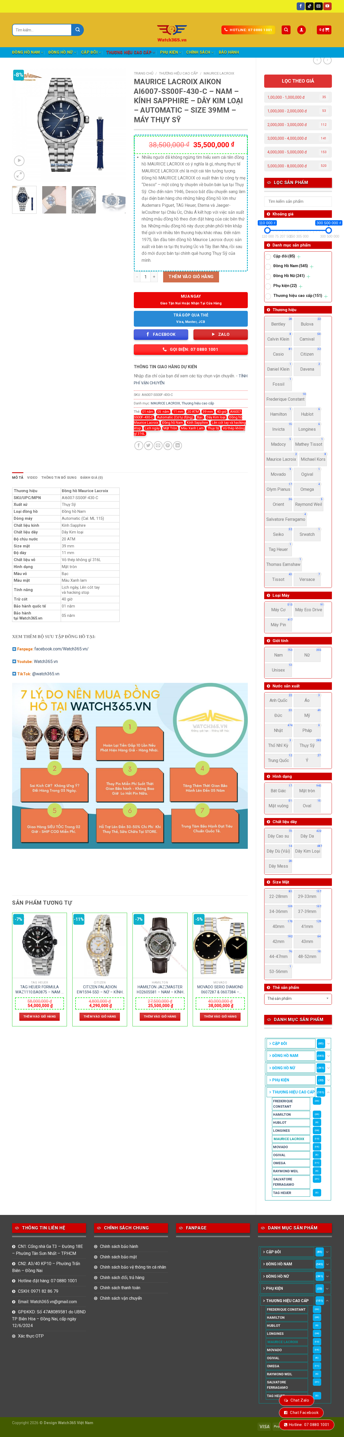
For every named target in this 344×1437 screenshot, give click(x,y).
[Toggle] (328, 1044)
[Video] (19, 161)
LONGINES (281, 1131)
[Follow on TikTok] (310, 6)
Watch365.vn (46, 661)
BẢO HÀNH (229, 52)
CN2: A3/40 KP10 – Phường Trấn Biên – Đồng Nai (46, 1267)
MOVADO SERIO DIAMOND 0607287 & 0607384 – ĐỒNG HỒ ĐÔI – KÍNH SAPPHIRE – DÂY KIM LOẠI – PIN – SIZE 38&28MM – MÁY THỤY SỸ (220, 989)
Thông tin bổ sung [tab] (59, 478)
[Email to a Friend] (158, 445)
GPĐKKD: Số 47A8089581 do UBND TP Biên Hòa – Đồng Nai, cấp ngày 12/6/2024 (49, 1318)
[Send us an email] (318, 6)
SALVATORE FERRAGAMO (283, 1182)
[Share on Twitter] (148, 445)
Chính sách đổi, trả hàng (122, 1277)
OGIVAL (279, 1155)
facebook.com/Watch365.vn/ (61, 648)
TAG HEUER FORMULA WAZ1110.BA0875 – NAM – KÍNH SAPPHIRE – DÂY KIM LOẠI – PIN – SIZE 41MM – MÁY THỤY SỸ (39, 989)
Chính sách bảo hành (119, 1246)
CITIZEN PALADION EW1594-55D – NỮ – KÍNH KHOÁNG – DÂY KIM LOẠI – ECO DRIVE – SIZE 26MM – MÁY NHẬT (100, 989)
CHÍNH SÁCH (198, 52)
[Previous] (21, 125)
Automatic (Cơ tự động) (175, 417)
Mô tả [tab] (17, 478)
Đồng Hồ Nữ (60, 52)
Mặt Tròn (170, 428)
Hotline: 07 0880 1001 (309, 1424)
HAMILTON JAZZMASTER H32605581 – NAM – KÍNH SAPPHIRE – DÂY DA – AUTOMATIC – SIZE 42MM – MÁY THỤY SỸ (160, 989)
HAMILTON (282, 1114)
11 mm (178, 412)
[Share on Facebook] (138, 445)
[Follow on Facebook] (301, 6)
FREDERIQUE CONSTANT (283, 1103)
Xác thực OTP (31, 1336)
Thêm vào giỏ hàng (191, 276)
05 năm (163, 412)
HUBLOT (279, 1123)
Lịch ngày (152, 428)
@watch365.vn (45, 673)
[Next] (117, 125)
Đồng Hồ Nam (26, 52)
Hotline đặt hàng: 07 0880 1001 (47, 1280)
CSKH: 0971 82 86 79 (38, 1291)
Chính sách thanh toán (120, 1287)
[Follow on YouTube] (327, 6)
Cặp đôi (89, 52)
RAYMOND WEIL (285, 1171)
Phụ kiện (169, 52)
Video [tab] (32, 478)
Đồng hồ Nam (172, 423)
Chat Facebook (304, 1412)
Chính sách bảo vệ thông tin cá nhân (133, 1267)
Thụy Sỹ (213, 428)
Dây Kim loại (216, 417)
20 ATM (193, 412)
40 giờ (221, 412)
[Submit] (78, 30)
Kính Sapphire (197, 423)
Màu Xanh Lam (192, 428)
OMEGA (279, 1163)
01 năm (147, 412)
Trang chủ (143, 73)
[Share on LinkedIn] (177, 445)
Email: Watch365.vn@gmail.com (47, 1301)
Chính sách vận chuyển (121, 1298)
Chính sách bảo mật (118, 1256)
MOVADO (280, 1147)
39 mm (208, 412)
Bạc (200, 417)
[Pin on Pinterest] (167, 445)
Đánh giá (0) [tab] (91, 478)
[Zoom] (19, 175)
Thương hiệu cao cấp (129, 52)
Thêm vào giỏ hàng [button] (39, 1016)
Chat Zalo (300, 1400)
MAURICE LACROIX (289, 1139)
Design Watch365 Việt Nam (68, 1423)
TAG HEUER (282, 1193)
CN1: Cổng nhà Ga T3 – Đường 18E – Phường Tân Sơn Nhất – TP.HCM (47, 1250)
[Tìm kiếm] (286, 29)
